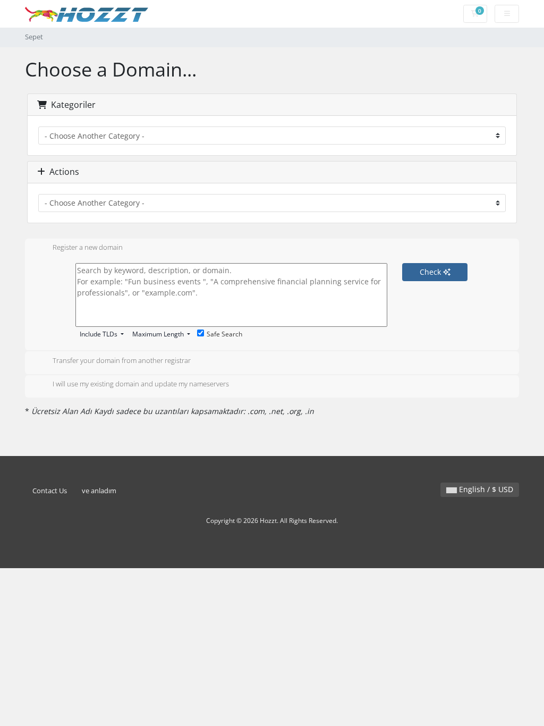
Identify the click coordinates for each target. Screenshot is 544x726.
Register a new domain (88, 247)
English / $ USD (485, 489)
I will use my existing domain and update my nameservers (141, 384)
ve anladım (99, 490)
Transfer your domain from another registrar (122, 360)
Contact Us (49, 490)
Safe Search (224, 334)
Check (431, 272)
